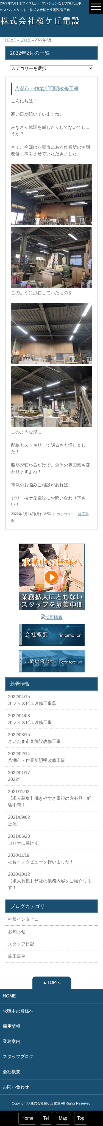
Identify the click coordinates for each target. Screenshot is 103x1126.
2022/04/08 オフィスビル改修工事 (30, 719)
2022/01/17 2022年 (19, 776)
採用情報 (11, 1026)
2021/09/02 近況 (19, 820)
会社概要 (11, 1071)
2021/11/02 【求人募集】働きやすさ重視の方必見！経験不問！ (49, 798)
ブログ (25, 40)
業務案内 (11, 1041)
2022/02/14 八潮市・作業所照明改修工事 (36, 757)
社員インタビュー (25, 919)
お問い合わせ (16, 1086)
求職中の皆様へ (18, 1011)
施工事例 (17, 956)
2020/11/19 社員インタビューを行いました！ (41, 858)
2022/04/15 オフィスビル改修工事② (32, 700)
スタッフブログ (18, 1056)
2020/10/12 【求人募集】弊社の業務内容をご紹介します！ (49, 881)
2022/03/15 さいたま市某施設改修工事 (34, 738)
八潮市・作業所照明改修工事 (47, 88)
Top (80, 1118)
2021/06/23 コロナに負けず (23, 839)
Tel (46, 1118)
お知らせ (17, 931)
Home (27, 1118)
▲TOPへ (51, 982)
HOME (10, 40)
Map (63, 1118)
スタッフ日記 (21, 944)
